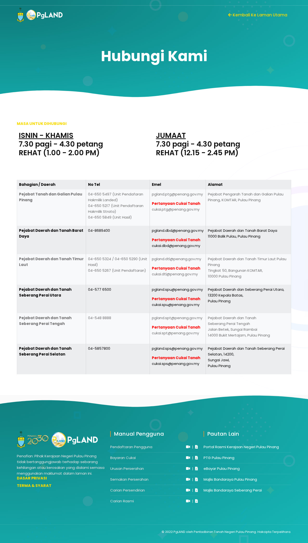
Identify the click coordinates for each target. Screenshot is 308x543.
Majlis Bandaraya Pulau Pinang (230, 479)
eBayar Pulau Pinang (222, 468)
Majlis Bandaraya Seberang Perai (233, 490)
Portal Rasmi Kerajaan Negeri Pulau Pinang (241, 446)
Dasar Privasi (32, 478)
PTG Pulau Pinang (219, 457)
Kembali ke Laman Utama (259, 15)
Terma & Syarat (34, 486)
